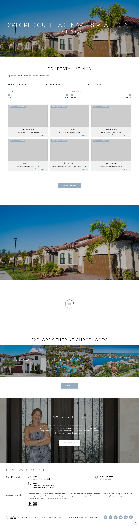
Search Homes (69, 185)
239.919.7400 (105, 479)
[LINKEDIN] (116, 517)
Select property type (17, 84)
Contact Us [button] (69, 443)
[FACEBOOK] (105, 517)
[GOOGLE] (126, 517)
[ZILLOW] (131, 517)
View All (69, 386)
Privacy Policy (94, 517)
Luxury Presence (55, 517)
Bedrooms (96, 84)
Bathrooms (55, 84)
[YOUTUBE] (121, 517)
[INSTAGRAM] (110, 517)
